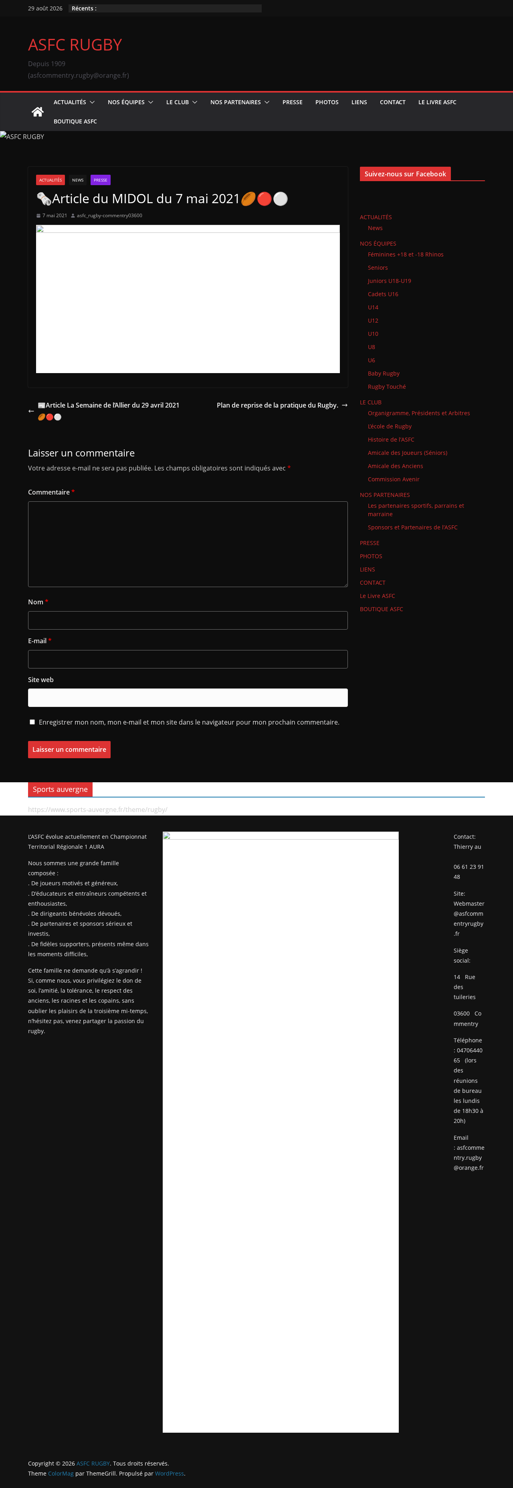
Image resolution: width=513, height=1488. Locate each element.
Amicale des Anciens (395, 466)
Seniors (378, 267)
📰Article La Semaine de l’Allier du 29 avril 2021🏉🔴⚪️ (109, 411)
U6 (371, 360)
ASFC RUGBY (75, 44)
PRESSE (293, 102)
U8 (371, 347)
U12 (373, 320)
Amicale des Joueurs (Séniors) (407, 452)
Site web (41, 679)
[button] (90, 102)
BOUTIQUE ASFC (75, 121)
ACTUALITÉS (70, 102)
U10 (373, 333)
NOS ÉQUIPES (126, 102)
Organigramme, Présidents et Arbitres (419, 413)
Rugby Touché (387, 386)
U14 (373, 307)
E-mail (40, 640)
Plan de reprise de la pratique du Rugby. (277, 405)
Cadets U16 (383, 294)
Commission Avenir (394, 479)
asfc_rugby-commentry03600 (109, 215)
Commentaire (51, 492)
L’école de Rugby (390, 426)
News (77, 180)
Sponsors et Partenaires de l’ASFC (413, 527)
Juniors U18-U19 (389, 281)
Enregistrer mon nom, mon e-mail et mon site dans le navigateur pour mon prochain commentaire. (189, 722)
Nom (38, 602)
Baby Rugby (384, 373)
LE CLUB (177, 102)
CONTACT (393, 102)
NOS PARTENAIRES (235, 102)
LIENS (359, 102)
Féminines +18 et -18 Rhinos (406, 254)
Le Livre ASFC (437, 102)
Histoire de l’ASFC (391, 439)
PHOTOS (327, 102)
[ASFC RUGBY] (37, 111)
